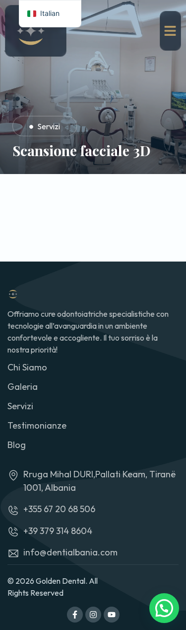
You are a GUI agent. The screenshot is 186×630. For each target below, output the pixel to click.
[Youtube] (112, 615)
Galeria (22, 386)
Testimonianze (36, 425)
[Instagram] (93, 615)
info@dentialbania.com (70, 552)
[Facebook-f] (75, 615)
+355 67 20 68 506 (59, 509)
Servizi (48, 126)
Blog (16, 444)
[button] (164, 608)
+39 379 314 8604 (57, 531)
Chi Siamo (27, 367)
